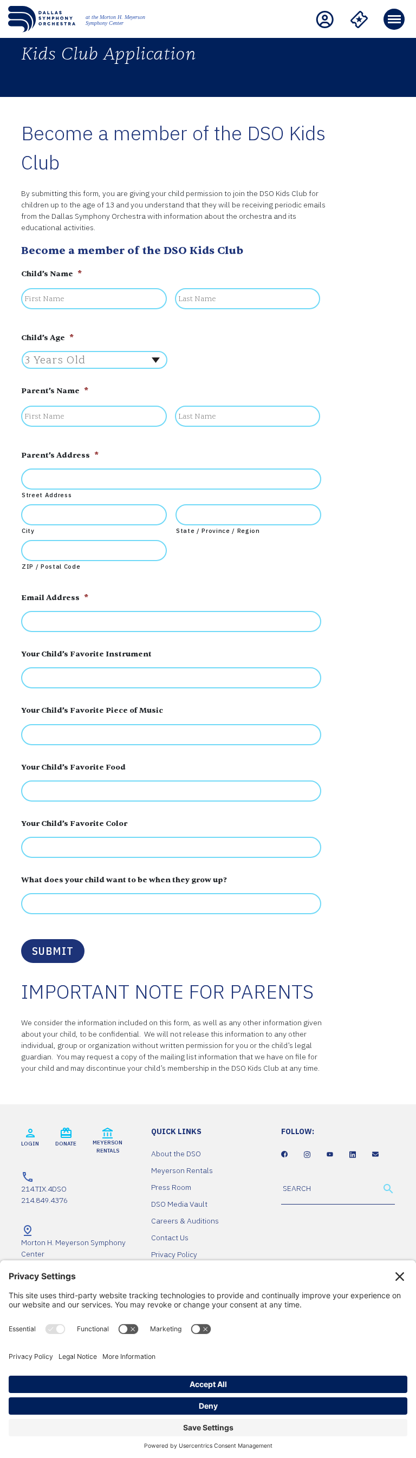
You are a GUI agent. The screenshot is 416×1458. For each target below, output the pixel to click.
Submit (53, 950)
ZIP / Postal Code (51, 566)
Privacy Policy (174, 1254)
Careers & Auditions (185, 1221)
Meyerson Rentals (182, 1170)
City (28, 530)
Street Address (47, 495)
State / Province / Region (218, 530)
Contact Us (169, 1237)
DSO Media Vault (179, 1204)
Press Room (171, 1187)
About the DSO (176, 1153)
